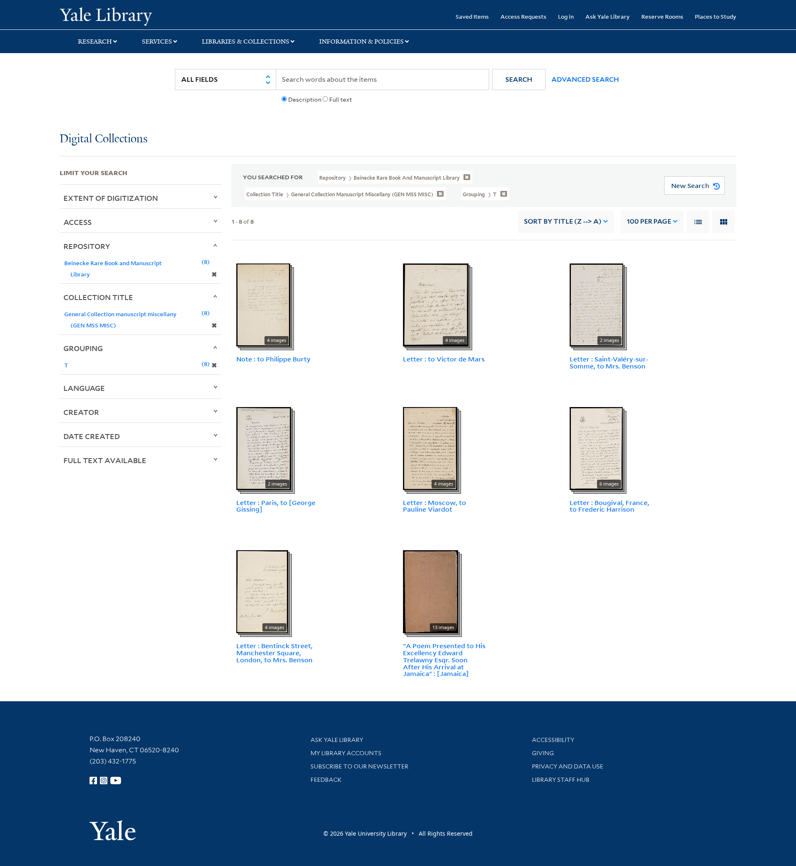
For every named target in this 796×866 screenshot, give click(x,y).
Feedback (326, 779)
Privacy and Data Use (567, 766)
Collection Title (98, 297)
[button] (519, 79)
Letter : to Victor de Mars (444, 359)
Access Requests (523, 16)
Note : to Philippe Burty (273, 359)
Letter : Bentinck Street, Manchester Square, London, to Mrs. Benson (274, 653)
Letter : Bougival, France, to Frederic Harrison (609, 506)
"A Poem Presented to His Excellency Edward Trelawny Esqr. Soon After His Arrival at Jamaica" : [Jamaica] (444, 660)
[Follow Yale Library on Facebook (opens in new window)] (93, 780)
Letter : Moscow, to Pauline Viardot (434, 506)
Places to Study (715, 16)
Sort (563, 221)
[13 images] (430, 590)
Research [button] (95, 41)
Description (304, 99)
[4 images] (263, 304)
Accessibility (553, 740)
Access (77, 222)
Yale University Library (110, 15)
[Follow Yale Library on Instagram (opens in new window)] (103, 780)
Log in (566, 16)
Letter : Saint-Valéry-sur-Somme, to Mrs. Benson (609, 362)
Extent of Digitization (110, 198)
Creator (81, 412)
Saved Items (472, 16)
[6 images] (596, 447)
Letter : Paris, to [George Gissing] (275, 506)
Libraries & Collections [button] (245, 41)
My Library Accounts (346, 753)
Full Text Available (104, 460)
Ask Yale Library (607, 16)
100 (649, 221)
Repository (86, 246)
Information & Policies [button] (361, 41)
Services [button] (157, 41)
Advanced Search (585, 79)
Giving (543, 753)
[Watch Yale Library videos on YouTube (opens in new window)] (115, 780)
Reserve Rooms (662, 16)
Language (84, 388)
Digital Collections (104, 139)
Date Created (91, 436)
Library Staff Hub (561, 779)
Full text (340, 99)
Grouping (83, 348)
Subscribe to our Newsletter (359, 766)
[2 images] (596, 304)
